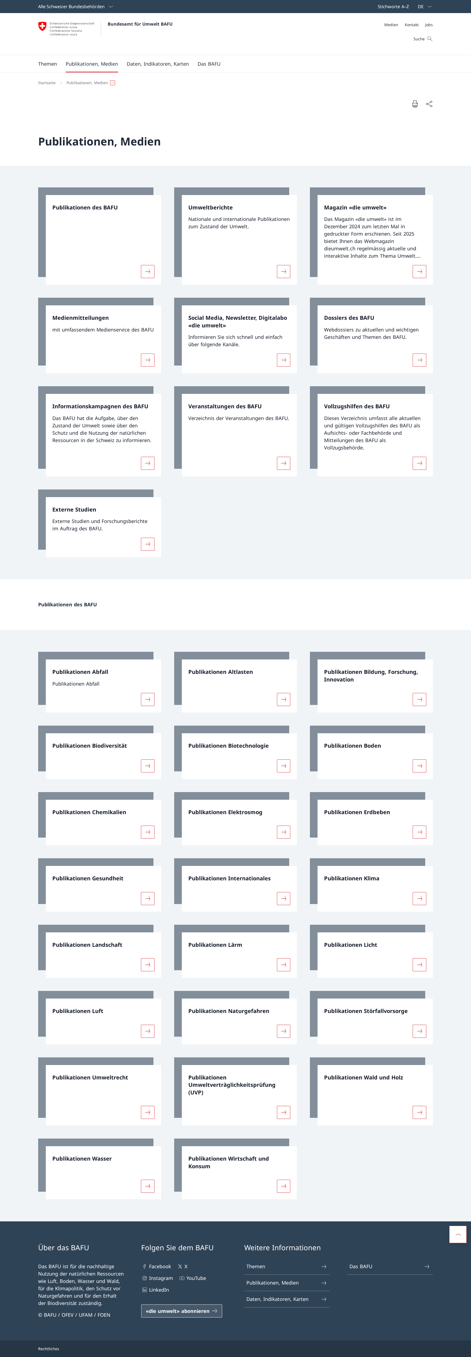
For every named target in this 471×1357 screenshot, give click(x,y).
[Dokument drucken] (415, 103)
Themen (255, 1266)
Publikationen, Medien (272, 1282)
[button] (47, 63)
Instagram (161, 1278)
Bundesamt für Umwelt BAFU (140, 24)
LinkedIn (159, 1289)
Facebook (160, 1266)
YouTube (196, 1278)
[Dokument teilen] (429, 104)
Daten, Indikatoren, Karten (277, 1299)
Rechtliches (48, 1348)
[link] (99, 236)
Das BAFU (360, 1266)
